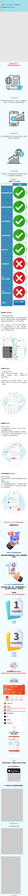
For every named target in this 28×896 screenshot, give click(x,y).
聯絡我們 (23, 835)
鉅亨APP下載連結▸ (19, 302)
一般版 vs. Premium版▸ (6, 4)
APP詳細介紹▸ (16, 4)
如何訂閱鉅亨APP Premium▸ (8, 7)
